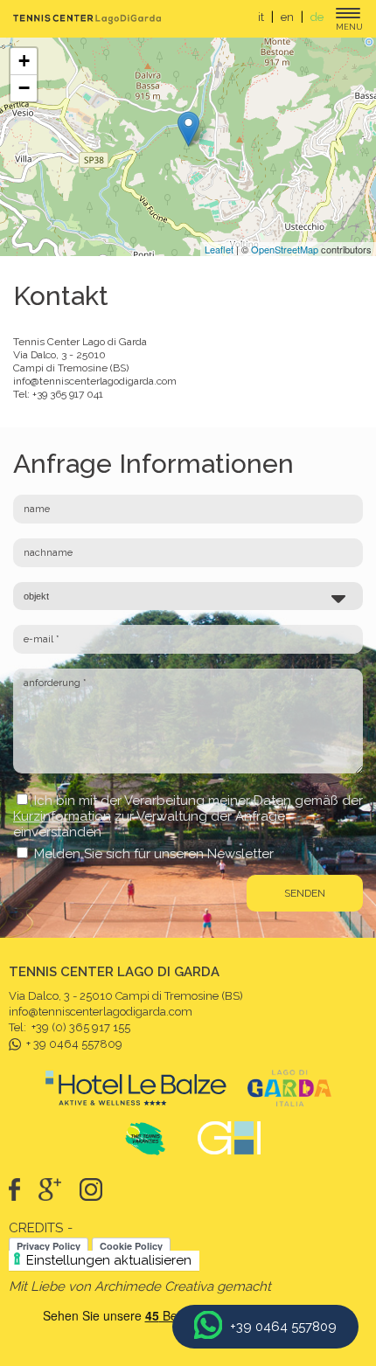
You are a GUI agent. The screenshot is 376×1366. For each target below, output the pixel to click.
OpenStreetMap (284, 249)
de (317, 17)
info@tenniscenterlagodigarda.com (95, 381)
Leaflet (219, 249)
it (261, 17)
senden (304, 893)
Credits (36, 1228)
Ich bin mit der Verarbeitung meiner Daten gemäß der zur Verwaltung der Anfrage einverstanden (188, 816)
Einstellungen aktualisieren (108, 1260)
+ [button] (24, 61)
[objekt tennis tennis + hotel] (188, 596)
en (287, 17)
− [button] (24, 88)
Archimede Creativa (153, 1286)
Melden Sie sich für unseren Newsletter (154, 854)
